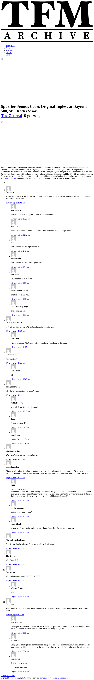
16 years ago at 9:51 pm (20, 532)
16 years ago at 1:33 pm (20, 633)
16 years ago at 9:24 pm (20, 596)
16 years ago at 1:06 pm (20, 315)
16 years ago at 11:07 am (20, 347)
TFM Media (14, 678)
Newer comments (8, 676)
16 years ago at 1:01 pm (15, 548)
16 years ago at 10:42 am (20, 379)
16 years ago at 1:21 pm (15, 615)
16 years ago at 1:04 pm (15, 564)
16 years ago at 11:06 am (15, 363)
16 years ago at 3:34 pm (20, 651)
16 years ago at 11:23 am (15, 459)
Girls (8, 55)
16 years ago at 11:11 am (15, 395)
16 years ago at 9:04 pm (20, 267)
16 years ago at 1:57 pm (20, 500)
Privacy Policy (45, 678)
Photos (8, 48)
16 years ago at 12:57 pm (15, 478)
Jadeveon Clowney (8, 178)
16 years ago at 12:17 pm (20, 411)
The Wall (9, 50)
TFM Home (10, 46)
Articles (9, 53)
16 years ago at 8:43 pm (20, 427)
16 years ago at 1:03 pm (20, 299)
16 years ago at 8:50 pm (20, 443)
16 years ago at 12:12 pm (20, 235)
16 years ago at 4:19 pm (20, 516)
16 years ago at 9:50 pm (20, 283)
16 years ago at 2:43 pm (20, 251)
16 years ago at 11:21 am (20, 219)
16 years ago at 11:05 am (15, 203)
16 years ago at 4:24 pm (20, 671)
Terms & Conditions (60, 678)
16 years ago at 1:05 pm (15, 580)
